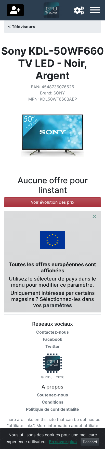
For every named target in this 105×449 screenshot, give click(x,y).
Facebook (52, 339)
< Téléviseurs (21, 26)
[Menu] (95, 10)
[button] (79, 10)
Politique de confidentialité (52, 409)
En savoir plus (63, 441)
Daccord (90, 442)
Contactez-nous (52, 332)
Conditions (52, 402)
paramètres (57, 305)
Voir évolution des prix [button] (52, 202)
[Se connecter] (15, 10)
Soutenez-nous (52, 394)
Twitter (52, 346)
